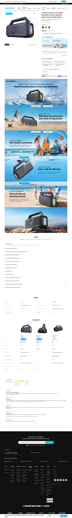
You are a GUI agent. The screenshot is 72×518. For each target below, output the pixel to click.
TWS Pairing (48, 131)
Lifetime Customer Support (63, 461)
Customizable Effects (36, 183)
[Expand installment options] (66, 33)
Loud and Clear (24, 131)
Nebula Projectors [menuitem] (54, 8)
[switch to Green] (46, 27)
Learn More (23, 339)
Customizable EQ (48, 106)
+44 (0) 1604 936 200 (14, 452)
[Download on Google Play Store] (50, 499)
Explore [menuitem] (58, 8)
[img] (43, 76)
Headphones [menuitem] (29, 8)
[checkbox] (27, 445)
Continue (63, 1)
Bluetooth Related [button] (28, 239)
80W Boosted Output (36, 106)
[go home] (9, 8)
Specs (30, 44)
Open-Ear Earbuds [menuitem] (43, 8)
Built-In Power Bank (36, 157)
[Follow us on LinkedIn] (63, 480)
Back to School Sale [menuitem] (24, 8)
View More (64, 55)
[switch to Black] (43, 27)
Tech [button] (54, 466)
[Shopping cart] (64, 8)
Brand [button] (6, 466)
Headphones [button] (19, 466)
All (8, 10)
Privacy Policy (42, 445)
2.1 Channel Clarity (36, 131)
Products (7, 44)
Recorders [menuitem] (48, 8)
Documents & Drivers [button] (48, 239)
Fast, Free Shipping (9, 461)
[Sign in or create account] (66, 8)
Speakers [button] (36, 466)
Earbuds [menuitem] (34, 8)
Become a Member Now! (54, 69)
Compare (34, 44)
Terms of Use (35, 445)
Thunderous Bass (24, 106)
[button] (54, 1)
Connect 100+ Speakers (48, 183)
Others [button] (48, 466)
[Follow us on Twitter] (60, 480)
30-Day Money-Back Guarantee (27, 461)
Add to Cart (56, 516)
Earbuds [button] (24, 466)
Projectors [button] (13, 466)
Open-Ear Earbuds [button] (30, 467)
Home (6, 10)
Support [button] (42, 466)
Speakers (11, 10)
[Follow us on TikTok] (66, 480)
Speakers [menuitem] (38, 8)
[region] (36, 245)
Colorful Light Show (24, 183)
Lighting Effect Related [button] (37, 239)
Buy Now (64, 516)
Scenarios (12, 44)
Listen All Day (48, 157)
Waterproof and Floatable (24, 157)
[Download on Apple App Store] (50, 501)
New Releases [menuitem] (19, 8)
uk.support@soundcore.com (37, 452)
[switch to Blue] (49, 27)
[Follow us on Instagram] (55, 480)
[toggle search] (61, 8)
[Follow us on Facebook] (58, 480)
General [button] (22, 239)
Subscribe (49, 442)
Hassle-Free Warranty (46, 461)
